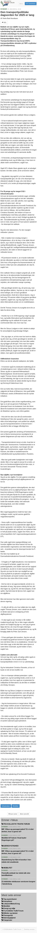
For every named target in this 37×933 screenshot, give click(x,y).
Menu (21, 4)
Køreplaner (7, 901)
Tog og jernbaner (10, 899)
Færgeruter (7, 920)
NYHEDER (4, 9)
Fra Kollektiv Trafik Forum (13, 911)
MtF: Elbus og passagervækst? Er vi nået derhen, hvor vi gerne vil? (18, 830)
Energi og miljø (9, 908)
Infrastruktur (6, 806)
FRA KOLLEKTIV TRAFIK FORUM (16, 824)
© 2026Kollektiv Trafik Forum (12, 929)
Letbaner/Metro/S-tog (11, 904)
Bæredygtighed (9, 918)
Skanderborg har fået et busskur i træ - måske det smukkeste (17, 861)
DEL (4, 22)
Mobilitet (15, 806)
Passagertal (8, 915)
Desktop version (29, 929)
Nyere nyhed (13, 814)
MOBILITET (7, 868)
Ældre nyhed (23, 814)
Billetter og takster (10, 913)
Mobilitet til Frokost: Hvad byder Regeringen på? (14, 839)
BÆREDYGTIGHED (10, 846)
